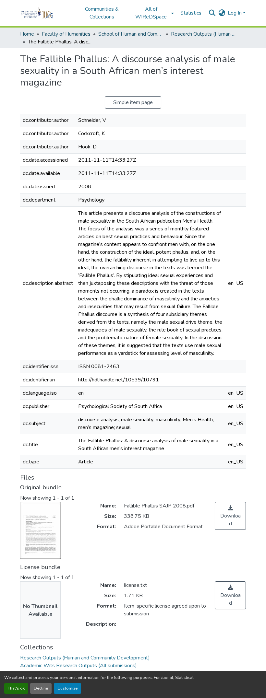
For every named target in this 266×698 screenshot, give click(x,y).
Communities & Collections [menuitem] (102, 13)
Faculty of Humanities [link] (66, 34)
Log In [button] (235, 13)
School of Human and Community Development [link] (130, 34)
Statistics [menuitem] (190, 13)
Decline (41, 688)
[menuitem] (153, 13)
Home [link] (27, 34)
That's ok (16, 688)
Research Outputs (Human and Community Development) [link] (203, 34)
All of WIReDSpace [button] (151, 13)
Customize (67, 688)
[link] (230, 516)
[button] (46, 12)
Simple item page (133, 102)
